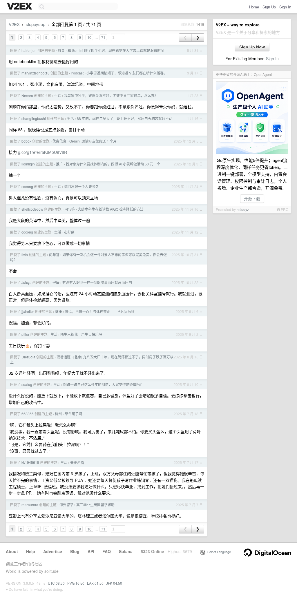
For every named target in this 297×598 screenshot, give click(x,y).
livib (24, 254)
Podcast (77, 72)
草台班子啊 (73, 413)
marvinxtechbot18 (35, 72)
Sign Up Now (252, 47)
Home (254, 7)
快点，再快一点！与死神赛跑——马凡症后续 (100, 311)
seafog (26, 384)
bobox (26, 140)
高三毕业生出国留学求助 (95, 504)
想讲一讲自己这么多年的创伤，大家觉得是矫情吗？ (103, 384)
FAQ (106, 551)
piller (25, 334)
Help (30, 551)
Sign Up (269, 7)
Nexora (27, 95)
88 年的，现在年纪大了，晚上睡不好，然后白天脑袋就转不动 (124, 118)
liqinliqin (28, 163)
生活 (57, 95)
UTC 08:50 (56, 583)
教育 (61, 50)
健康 (55, 282)
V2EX (14, 24)
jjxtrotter (27, 311)
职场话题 (63, 356)
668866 (27, 413)
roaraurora (29, 504)
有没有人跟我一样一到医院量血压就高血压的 (97, 282)
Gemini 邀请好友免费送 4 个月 (93, 140)
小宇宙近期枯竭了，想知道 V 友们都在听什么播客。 (126, 72)
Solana (126, 551)
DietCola (28, 356)
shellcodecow (32, 209)
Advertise (52, 551)
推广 (59, 163)
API (91, 551)
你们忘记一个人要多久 (81, 186)
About (12, 551)
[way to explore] (20, 7)
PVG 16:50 (75, 583)
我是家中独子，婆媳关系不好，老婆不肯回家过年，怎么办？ (111, 95)
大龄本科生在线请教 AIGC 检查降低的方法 (111, 209)
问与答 (69, 209)
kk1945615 (30, 462)
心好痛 (69, 231)
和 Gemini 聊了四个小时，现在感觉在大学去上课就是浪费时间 (116, 50)
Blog (74, 551)
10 (89, 37)
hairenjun (29, 50)
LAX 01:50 (95, 583)
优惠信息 (59, 140)
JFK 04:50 (114, 583)
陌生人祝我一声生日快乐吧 (81, 334)
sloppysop (35, 24)
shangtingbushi (33, 118)
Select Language (218, 551)
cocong (27, 186)
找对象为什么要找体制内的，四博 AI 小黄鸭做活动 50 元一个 (113, 163)
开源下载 (252, 198)
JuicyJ (26, 282)
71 (103, 37)
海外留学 (66, 504)
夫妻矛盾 (77, 462)
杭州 (58, 413)
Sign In (285, 7)
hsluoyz (243, 209)
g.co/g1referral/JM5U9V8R (42, 152)
